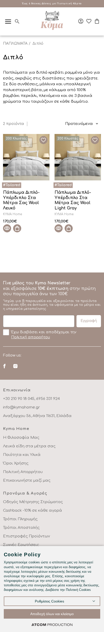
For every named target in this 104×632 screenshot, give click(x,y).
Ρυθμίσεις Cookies (49, 601)
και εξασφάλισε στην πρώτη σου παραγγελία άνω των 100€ (52, 296)
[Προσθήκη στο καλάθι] (17, 228)
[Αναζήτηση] (17, 21)
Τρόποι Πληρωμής (20, 519)
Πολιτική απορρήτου (30, 337)
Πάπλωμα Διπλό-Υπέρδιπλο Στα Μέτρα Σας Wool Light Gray (73, 200)
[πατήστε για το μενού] (8, 21)
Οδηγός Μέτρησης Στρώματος (33, 502)
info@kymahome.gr (21, 407)
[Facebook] (4, 366)
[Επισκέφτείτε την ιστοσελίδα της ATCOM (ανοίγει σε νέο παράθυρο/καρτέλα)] (52, 624)
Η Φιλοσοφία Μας (21, 437)
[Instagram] (15, 366)
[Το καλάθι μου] (97, 21)
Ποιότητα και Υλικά (22, 455)
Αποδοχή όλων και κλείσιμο (52, 614)
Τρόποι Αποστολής (21, 528)
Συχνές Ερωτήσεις (21, 545)
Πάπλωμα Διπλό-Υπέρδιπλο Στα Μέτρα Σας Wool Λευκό (21, 200)
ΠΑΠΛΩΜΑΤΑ (15, 43)
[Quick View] (7, 228)
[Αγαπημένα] (89, 21)
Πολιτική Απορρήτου (23, 472)
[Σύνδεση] (81, 21)
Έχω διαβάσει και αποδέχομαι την (43, 334)
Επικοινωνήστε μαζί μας (26, 480)
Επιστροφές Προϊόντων (26, 536)
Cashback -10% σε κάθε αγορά (32, 510)
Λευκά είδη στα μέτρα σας (29, 446)
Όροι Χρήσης (16, 463)
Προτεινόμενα (79, 124)
